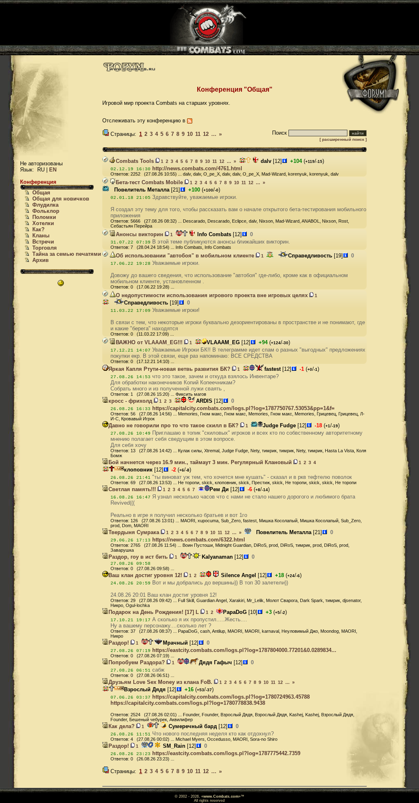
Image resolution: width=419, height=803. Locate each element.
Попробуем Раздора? (136, 662)
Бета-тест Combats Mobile (149, 182)
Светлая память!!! (132, 489)
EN (52, 170)
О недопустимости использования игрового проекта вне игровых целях (212, 295)
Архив (40, 260)
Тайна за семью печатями (66, 254)
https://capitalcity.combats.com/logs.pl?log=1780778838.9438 (187, 703)
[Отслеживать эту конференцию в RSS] (189, 120)
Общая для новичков (60, 199)
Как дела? (121, 726)
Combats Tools (135, 161)
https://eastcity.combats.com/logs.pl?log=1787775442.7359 (226, 753)
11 (197, 134)
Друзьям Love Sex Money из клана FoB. (160, 682)
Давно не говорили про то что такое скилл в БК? (173, 425)
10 (190, 134)
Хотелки (43, 223)
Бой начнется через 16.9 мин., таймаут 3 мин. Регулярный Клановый (200, 462)
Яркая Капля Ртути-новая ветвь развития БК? (169, 369)
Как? (38, 229)
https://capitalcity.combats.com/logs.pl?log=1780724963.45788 (231, 697)
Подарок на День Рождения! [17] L (153, 612)
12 (206, 134)
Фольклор (45, 211)
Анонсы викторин (139, 234)
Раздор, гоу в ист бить (138, 557)
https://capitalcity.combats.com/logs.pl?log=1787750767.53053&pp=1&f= (243, 408)
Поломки (44, 217)
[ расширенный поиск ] (343, 139)
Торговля (44, 248)
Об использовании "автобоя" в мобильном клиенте (185, 256)
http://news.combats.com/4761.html (197, 168)
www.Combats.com (221, 796)
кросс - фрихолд (130, 401)
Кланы (41, 235)
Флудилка (45, 205)
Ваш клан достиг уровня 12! (145, 575)
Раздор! (118, 643)
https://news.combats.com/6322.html (198, 540)
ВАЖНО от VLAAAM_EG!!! (149, 342)
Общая (41, 192)
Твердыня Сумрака (133, 532)
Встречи (43, 242)
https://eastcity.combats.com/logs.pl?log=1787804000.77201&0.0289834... (244, 650)
